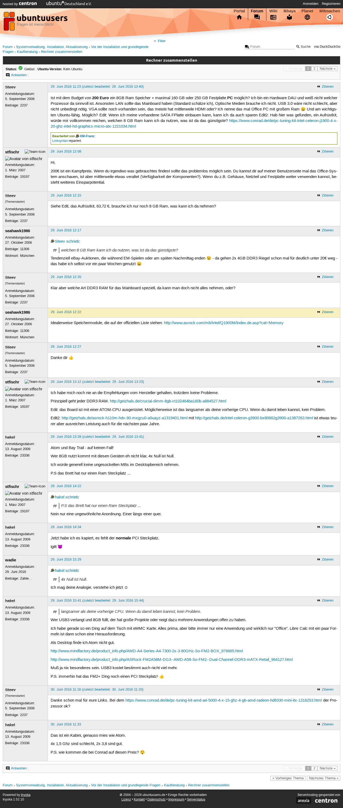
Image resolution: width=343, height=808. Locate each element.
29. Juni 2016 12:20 (66, 277)
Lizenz (126, 800)
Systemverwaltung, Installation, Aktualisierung (52, 47)
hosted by (11, 4)
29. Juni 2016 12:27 (66, 346)
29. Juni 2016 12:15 (66, 195)
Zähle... (26, 578)
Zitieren (327, 86)
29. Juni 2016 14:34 (66, 527)
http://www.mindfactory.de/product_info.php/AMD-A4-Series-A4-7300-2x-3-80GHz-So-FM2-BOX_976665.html (147, 651)
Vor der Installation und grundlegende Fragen (125, 785)
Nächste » (327, 68)
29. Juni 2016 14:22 (66, 486)
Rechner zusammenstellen (61, 52)
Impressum (176, 800)
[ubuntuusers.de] (36, 23)
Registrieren (331, 4)
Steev (10, 87)
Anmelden (310, 4)
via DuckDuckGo (327, 47)
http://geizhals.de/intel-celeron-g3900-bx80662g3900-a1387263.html (254, 418)
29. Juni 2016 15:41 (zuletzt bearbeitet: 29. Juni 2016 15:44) (97, 600)
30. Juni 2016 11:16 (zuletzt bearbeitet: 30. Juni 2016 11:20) (97, 689)
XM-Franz (87, 136)
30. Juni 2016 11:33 (66, 724)
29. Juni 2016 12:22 (66, 312)
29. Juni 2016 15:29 (66, 559)
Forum (257, 11)
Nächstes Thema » (323, 778)
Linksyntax (60, 141)
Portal (239, 11)
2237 (24, 105)
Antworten (19, 75)
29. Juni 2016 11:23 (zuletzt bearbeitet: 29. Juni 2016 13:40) (97, 86)
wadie (10, 560)
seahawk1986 (17, 230)
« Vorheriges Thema (288, 778)
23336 (24, 455)
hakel (10, 437)
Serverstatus (196, 800)
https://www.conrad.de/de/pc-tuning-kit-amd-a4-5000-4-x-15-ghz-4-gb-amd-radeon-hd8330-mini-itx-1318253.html (223, 700)
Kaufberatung (27, 52)
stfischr (12, 152)
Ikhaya (290, 11)
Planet (307, 11)
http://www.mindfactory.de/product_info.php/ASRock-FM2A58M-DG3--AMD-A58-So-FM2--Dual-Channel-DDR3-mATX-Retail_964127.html (172, 659)
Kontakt (139, 800)
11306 (24, 249)
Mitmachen (329, 11)
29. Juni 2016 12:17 (66, 230)
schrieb (72, 241)
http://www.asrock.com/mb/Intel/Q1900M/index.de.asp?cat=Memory (224, 323)
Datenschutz (156, 800)
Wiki (273, 11)
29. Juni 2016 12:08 (66, 151)
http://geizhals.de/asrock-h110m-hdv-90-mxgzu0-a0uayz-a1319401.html (125, 418)
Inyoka (26, 795)
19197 (24, 177)
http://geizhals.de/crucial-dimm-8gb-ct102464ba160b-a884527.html (168, 401)
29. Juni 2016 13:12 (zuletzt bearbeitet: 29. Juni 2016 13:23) (97, 382)
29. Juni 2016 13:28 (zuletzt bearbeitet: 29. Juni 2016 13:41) (97, 437)
